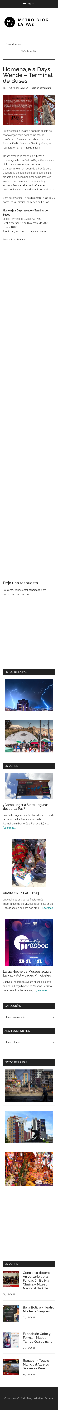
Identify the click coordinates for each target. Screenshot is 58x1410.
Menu (31, 4)
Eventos (21, 239)
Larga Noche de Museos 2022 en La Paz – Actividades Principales (28, 973)
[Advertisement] (29, 378)
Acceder (49, 1398)
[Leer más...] (9, 827)
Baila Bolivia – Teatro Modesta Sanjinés (38, 1309)
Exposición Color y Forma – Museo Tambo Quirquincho (38, 1337)
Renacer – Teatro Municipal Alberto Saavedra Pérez (36, 1364)
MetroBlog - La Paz (29, 22)
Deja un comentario (41, 88)
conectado (34, 590)
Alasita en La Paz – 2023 (21, 893)
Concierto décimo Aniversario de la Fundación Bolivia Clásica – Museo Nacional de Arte (36, 1280)
